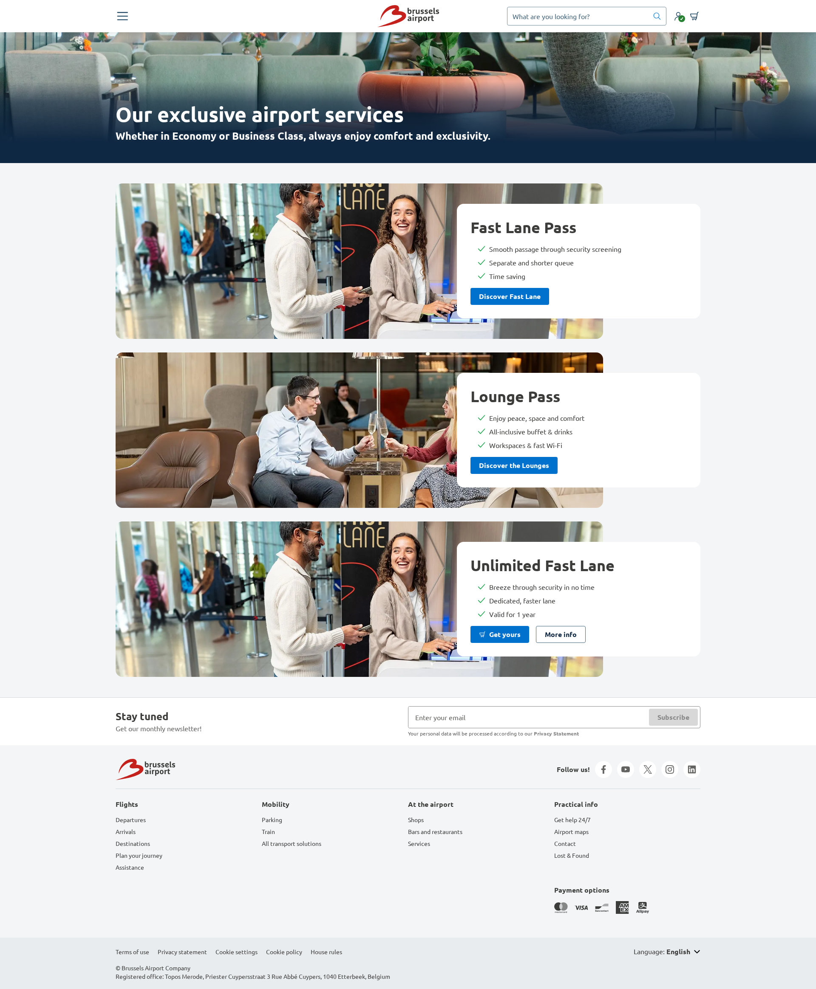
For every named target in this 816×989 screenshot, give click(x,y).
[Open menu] (122, 16)
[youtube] (625, 769)
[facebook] (603, 769)
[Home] (408, 16)
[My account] (678, 16)
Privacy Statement (556, 733)
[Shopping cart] (694, 16)
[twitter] (647, 769)
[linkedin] (691, 769)
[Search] (657, 16)
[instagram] (669, 769)
